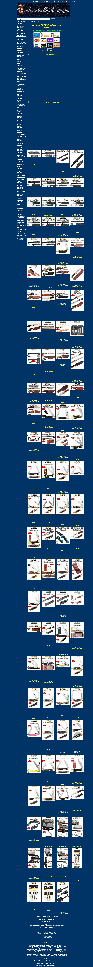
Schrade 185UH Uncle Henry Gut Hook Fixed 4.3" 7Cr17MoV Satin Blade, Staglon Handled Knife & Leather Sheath (62, 399)
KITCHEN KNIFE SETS (21, 156)
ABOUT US (46, 1)
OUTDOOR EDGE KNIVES (20, 181)
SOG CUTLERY (20, 205)
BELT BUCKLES (20, 38)
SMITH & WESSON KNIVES (20, 200)
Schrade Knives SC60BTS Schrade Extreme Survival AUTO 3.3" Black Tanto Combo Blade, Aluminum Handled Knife (34, 189)
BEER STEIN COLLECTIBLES (21, 43)
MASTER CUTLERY (20, 172)
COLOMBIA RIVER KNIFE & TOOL (21, 106)
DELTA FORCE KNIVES (19, 112)
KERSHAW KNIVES (20, 144)
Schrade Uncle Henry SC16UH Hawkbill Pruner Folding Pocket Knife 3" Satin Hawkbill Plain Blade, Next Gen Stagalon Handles (77, 423)
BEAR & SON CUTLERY (21, 34)
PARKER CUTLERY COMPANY (20, 187)
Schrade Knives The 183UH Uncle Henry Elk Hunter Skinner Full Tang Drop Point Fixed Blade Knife (48, 396)
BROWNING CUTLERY (20, 55)
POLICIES (58, 1)
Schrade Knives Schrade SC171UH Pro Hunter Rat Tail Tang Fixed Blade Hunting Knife (62, 361)
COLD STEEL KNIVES (21, 95)
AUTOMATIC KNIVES (21, 22)
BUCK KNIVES (19, 64)
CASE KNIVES (21, 74)
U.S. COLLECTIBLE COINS (21, 229)
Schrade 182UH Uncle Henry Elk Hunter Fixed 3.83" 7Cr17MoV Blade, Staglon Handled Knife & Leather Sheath (33, 396)
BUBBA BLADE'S (20, 60)
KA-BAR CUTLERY (20, 139)
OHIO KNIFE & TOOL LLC (21, 176)
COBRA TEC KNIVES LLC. (21, 84)
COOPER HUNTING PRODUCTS (20, 90)
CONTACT (70, 1)
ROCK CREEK (21, 191)
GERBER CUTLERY (20, 116)
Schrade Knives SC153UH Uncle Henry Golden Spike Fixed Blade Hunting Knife (77, 282)
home (35, 1)
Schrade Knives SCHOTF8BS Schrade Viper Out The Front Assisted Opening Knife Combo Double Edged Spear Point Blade (77, 228)
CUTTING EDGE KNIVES (20, 100)
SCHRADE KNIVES (20, 195)
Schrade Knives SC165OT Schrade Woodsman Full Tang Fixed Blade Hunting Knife (34, 334)
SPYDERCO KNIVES (20, 209)
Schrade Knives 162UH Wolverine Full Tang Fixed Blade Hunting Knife (63, 300)
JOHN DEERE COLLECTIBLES (21, 135)
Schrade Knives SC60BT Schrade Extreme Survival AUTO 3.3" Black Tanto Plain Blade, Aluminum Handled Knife (77, 171)
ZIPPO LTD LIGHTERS (20, 238)
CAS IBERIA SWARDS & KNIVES (21, 69)
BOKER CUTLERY (20, 51)
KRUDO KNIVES (19, 167)
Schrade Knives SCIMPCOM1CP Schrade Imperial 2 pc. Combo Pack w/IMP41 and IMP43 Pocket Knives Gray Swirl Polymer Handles (48, 906)
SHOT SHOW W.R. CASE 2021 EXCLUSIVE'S (21, 223)
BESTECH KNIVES (20, 47)
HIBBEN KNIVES (19, 121)
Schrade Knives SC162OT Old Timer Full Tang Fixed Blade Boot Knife (48, 303)
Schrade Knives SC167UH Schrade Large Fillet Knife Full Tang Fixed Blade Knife (48, 331)
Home (28, 21)
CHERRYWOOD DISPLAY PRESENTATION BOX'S (21, 79)
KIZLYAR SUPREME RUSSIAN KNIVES (20, 150)
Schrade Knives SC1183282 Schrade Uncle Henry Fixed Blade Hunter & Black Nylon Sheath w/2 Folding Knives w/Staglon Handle (48, 871)
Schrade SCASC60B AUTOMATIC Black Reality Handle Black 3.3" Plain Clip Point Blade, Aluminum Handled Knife (33, 160)
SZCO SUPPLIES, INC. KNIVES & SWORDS (21, 215)
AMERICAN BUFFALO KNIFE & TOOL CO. (20, 29)
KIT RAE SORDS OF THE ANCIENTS (20, 162)
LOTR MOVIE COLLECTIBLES (21, 234)
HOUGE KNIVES (19, 131)
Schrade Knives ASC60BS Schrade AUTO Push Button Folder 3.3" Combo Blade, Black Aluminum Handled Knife (48, 160)
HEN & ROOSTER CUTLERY (20, 126)
